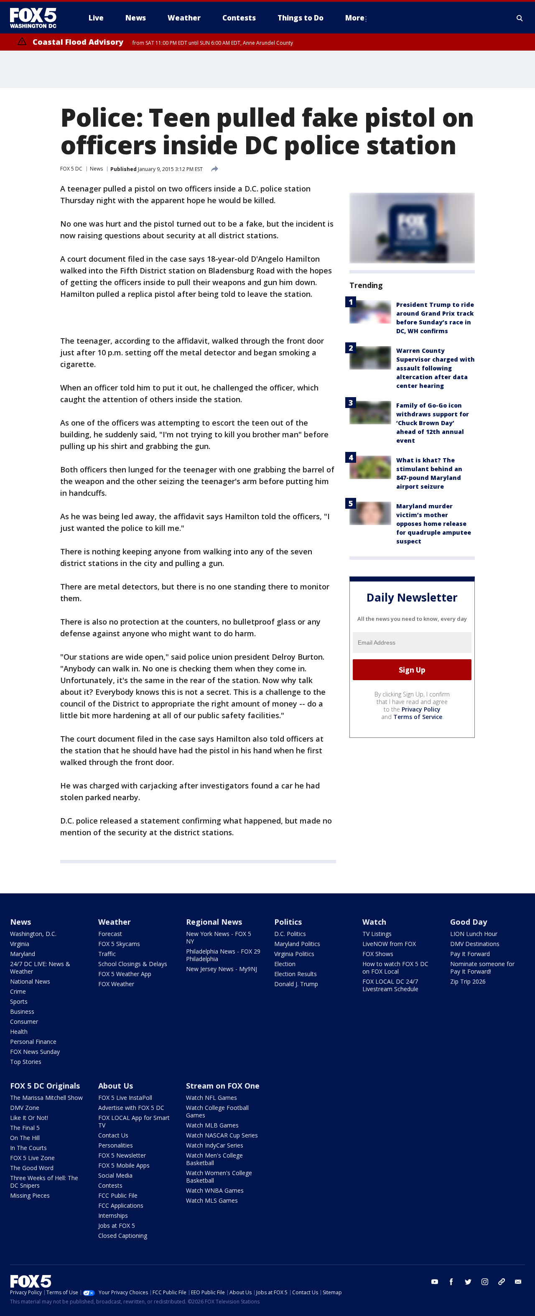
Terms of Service (417, 717)
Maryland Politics (297, 944)
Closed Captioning (122, 1235)
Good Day (468, 922)
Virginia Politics (294, 954)
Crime (18, 991)
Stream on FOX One (223, 1086)
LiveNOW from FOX (389, 944)
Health (19, 1031)
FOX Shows (377, 954)
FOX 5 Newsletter (122, 1155)
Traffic (107, 954)
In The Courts (28, 1148)
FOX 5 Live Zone (32, 1158)
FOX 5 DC (71, 168)
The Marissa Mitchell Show (46, 1098)
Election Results (295, 974)
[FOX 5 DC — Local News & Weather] (37, 18)
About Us (115, 1086)
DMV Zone (24, 1108)
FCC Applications (120, 1205)
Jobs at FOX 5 (116, 1225)
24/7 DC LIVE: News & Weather (40, 967)
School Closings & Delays (132, 964)
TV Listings (377, 934)
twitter (468, 1281)
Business (22, 1011)
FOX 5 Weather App (124, 974)
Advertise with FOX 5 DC (131, 1108)
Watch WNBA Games (215, 1190)
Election (285, 964)
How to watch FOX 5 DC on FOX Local (395, 967)
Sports (19, 1001)
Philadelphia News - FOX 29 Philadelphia (223, 955)
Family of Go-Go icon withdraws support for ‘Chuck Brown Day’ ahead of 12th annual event (432, 422)
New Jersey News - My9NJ (221, 969)
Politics (288, 922)
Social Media (115, 1175)
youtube (434, 1281)
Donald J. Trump (296, 984)
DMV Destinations (474, 944)
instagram (485, 1281)
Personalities (115, 1145)
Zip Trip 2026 (468, 981)
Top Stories (25, 1062)
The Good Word (32, 1168)
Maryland (22, 954)
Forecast (110, 934)
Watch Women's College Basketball (219, 1176)
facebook (451, 1281)
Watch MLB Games (212, 1125)
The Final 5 (25, 1128)
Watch (374, 922)
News (96, 168)
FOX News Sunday (35, 1052)
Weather (114, 922)
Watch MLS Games (212, 1200)
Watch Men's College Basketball (214, 1159)
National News (30, 981)
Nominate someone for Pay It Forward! (482, 967)
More (354, 18)
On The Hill (25, 1138)
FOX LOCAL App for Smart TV (134, 1121)
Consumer (24, 1021)
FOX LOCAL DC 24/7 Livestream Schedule (390, 985)
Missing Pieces (30, 1195)
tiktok (501, 1281)
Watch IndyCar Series (214, 1145)
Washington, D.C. (33, 934)
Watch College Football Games (217, 1111)
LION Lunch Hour (473, 934)
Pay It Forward (470, 954)
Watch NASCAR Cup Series (222, 1135)
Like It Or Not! (29, 1118)
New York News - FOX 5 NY (218, 937)
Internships (113, 1215)
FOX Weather (116, 984)
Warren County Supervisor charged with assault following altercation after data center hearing (435, 368)
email (518, 1281)
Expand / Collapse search (520, 18)
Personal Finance (33, 1042)
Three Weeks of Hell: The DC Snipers (44, 1181)
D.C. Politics (290, 934)
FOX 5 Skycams (119, 944)
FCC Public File (118, 1195)
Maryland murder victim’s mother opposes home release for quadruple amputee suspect (433, 523)
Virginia (19, 944)
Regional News (214, 922)
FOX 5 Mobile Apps (124, 1165)
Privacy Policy (421, 709)
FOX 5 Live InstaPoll (125, 1098)
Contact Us (113, 1135)
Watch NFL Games (211, 1098)
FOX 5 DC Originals (45, 1086)
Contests (110, 1185)
